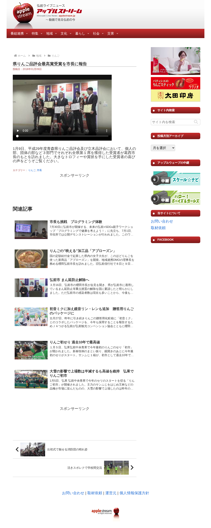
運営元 (110, 493)
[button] (196, 122)
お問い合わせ (162, 221)
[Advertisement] (74, 189)
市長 (39, 170)
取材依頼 (158, 228)
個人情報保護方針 (134, 493)
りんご (32, 170)
